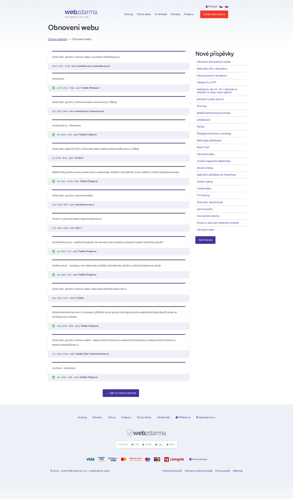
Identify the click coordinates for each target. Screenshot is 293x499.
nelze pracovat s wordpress (212, 75)
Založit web (163, 417)
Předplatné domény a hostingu (214, 133)
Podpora (189, 14)
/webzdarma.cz (206, 417)
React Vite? (203, 147)
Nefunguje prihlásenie (209, 140)
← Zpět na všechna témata (121, 393)
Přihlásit (212, 6)
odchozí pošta (205, 209)
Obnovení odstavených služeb (214, 62)
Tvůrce (112, 417)
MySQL (201, 127)
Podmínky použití (172, 471)
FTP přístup (203, 195)
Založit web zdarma (214, 14)
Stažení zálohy (205, 181)
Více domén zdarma (208, 216)
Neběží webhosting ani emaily (213, 113)
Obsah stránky (205, 168)
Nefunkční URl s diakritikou (212, 69)
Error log (201, 106)
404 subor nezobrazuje (210, 202)
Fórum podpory (57, 39)
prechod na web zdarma (210, 99)
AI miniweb (161, 14)
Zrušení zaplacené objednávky (214, 161)
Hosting (128, 14)
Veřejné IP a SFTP (207, 82)
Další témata (205, 240)
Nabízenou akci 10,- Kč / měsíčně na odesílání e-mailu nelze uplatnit (217, 91)
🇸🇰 (226, 6)
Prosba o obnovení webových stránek (218, 223)
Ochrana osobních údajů (199, 471)
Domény (175, 14)
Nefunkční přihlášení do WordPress (216, 175)
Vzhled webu (204, 188)
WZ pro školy (144, 417)
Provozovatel (222, 471)
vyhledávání (203, 120)
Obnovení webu (206, 154)
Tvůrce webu (144, 14)
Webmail (238, 471)
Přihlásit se (183, 417)
